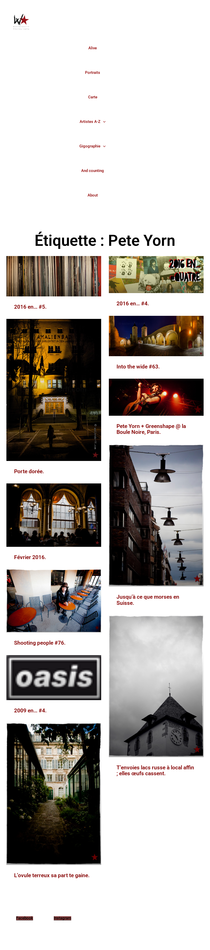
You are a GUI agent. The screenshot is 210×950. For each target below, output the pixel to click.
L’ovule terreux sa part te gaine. (52, 875)
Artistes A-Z (90, 121)
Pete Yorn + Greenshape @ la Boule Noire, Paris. (151, 429)
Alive (92, 48)
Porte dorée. (29, 471)
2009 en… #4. (30, 711)
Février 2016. (30, 557)
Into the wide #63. (138, 367)
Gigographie (89, 146)
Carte (92, 97)
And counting (92, 170)
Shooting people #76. (40, 643)
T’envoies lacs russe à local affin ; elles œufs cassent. (155, 770)
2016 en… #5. (30, 307)
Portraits (92, 72)
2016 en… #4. (133, 303)
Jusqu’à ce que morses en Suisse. (148, 600)
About (93, 195)
